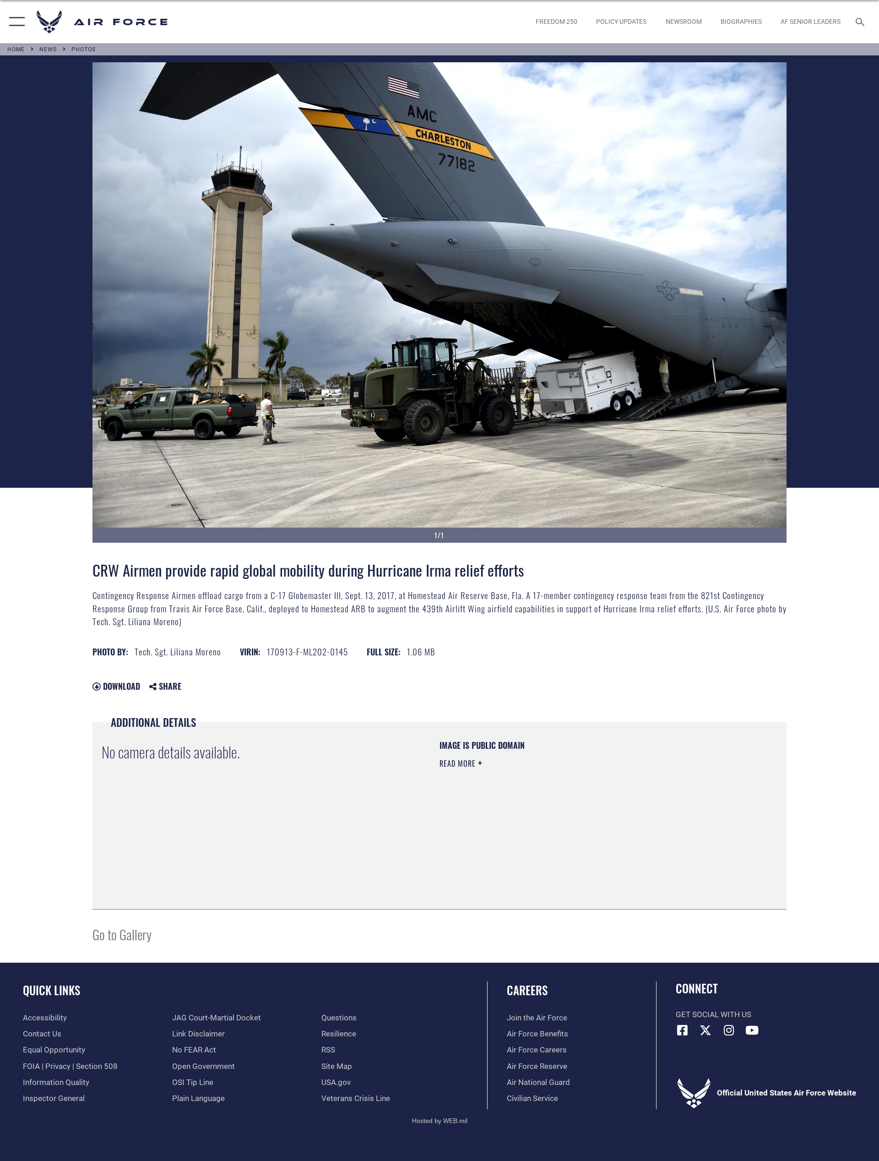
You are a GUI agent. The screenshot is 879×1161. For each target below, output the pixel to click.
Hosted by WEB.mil (439, 1120)
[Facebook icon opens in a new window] (682, 1030)
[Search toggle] (860, 22)
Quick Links (51, 989)
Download (120, 686)
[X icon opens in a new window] (705, 1030)
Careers (527, 989)
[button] (15, 22)
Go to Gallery (122, 934)
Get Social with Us (713, 1014)
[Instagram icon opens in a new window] (729, 1030)
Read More (459, 763)
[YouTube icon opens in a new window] (752, 1030)
